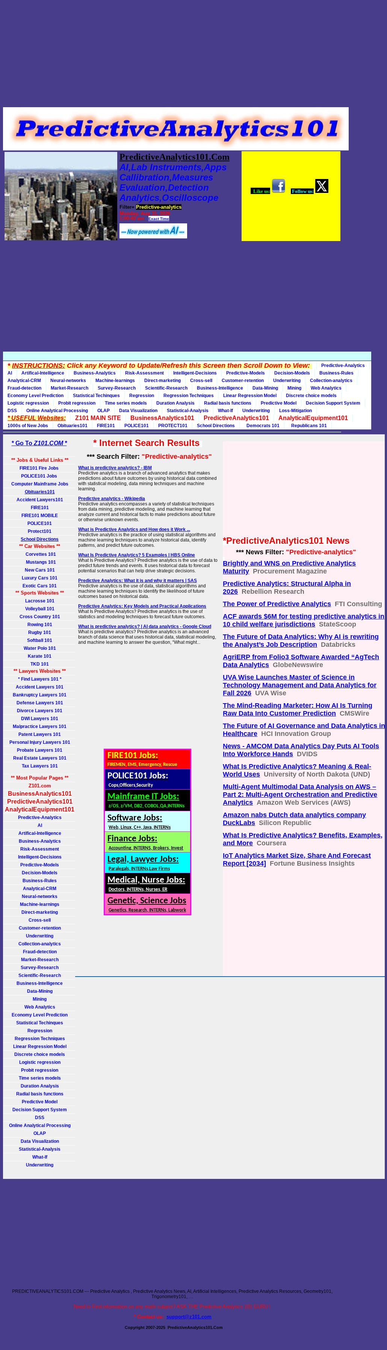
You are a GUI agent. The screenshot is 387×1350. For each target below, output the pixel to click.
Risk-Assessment (144, 373)
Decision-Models (292, 373)
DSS (12, 410)
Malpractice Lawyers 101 (40, 726)
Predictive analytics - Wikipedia (111, 498)
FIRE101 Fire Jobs (40, 468)
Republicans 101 (308, 425)
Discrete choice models (311, 395)
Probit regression (76, 403)
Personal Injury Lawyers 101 (39, 742)
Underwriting (287, 380)
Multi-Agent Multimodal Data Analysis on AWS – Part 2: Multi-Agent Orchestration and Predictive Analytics (300, 794)
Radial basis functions (227, 403)
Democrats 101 (262, 425)
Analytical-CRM (24, 380)
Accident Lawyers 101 (39, 687)
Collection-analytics (331, 380)
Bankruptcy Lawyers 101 (40, 695)
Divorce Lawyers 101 (39, 710)
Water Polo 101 (40, 648)
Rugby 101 (39, 632)
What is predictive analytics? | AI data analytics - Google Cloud (144, 626)
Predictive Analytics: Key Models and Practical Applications (142, 606)
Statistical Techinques (96, 395)
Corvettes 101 (39, 554)
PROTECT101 (172, 425)
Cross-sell (201, 380)
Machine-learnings (115, 380)
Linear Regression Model (250, 395)
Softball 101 (39, 640)
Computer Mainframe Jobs (39, 484)
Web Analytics (326, 388)
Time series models (126, 403)
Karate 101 (39, 656)
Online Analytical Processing (57, 410)
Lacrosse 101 (39, 601)
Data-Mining (265, 388)
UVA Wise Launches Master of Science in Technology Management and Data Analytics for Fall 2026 (299, 685)
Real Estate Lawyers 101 (40, 758)
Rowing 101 (39, 624)
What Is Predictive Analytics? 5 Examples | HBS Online (136, 555)
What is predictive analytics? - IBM (115, 467)
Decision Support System (333, 403)
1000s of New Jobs (28, 425)
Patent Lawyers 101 (39, 734)
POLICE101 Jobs (39, 476)
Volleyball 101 (39, 608)
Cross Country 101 (40, 616)
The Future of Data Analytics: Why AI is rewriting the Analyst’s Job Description (301, 640)
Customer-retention (243, 380)
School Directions (216, 425)
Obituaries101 (72, 425)
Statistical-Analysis (188, 410)
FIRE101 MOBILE (39, 515)
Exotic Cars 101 (40, 586)
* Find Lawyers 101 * (40, 679)
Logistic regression (28, 403)
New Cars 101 (40, 570)
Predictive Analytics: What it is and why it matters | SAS (137, 580)
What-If (225, 410)
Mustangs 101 (40, 562)
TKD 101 (39, 664)
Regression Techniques (188, 395)
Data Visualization (138, 410)
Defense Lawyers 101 (40, 702)
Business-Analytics (95, 373)
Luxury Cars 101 (39, 578)
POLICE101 (136, 425)
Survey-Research (117, 388)
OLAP (103, 410)
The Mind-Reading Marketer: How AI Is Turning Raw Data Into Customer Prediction (297, 709)
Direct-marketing (162, 380)
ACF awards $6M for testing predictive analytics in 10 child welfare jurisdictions (303, 620)
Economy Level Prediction (35, 395)
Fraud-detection (24, 388)
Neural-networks (68, 380)
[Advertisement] (172, 55)
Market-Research (69, 388)
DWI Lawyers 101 (39, 718)
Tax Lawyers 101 (40, 766)
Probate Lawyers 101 (39, 750)
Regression (141, 395)
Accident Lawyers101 (40, 499)
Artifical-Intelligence (42, 373)
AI (10, 373)
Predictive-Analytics (343, 365)
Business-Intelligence (220, 388)
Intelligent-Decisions (195, 373)
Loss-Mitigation (295, 410)
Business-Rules (336, 373)
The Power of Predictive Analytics (277, 604)
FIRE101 (106, 425)
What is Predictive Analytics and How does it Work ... (134, 529)
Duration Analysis (175, 403)
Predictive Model (278, 403)
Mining (294, 388)
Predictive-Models (245, 373)
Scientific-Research (166, 388)
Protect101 (39, 531)
